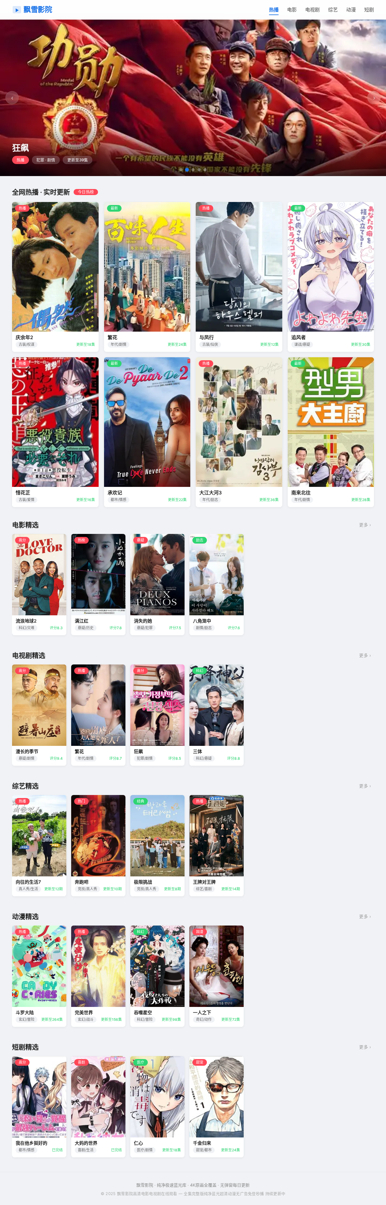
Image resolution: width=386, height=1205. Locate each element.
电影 (292, 10)
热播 (274, 10)
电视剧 (312, 10)
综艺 (333, 10)
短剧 (369, 10)
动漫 (351, 10)
